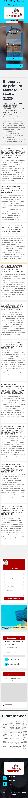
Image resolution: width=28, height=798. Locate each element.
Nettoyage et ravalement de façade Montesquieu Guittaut (4, 732)
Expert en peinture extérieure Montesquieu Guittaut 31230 (24, 733)
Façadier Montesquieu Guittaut (11, 742)
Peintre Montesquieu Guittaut (18, 742)
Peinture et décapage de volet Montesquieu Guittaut (18, 735)
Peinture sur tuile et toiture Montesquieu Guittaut (4, 741)
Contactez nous (14, 65)
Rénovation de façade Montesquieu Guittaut (11, 728)
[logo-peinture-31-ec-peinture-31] (14, 13)
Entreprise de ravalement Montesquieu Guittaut (4, 724)
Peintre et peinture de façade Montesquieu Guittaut (11, 735)
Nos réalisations (14, 58)
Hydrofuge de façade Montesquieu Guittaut (18, 728)
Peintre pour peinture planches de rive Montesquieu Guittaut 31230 (24, 744)
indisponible (8, 1)
